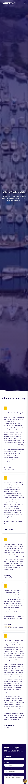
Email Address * (8, 762)
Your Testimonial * (9, 775)
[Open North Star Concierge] (25, 781)
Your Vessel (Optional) (10, 769)
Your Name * (7, 756)
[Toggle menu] (24, 3)
